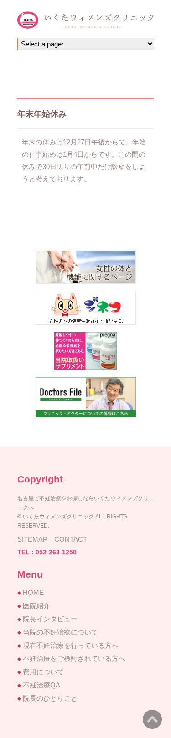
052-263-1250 (56, 552)
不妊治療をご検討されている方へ (74, 658)
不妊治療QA (41, 685)
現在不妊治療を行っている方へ (71, 645)
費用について (43, 672)
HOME (33, 592)
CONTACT (70, 539)
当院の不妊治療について (60, 632)
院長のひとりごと (50, 698)
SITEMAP (32, 539)
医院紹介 (36, 606)
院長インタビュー (50, 619)
